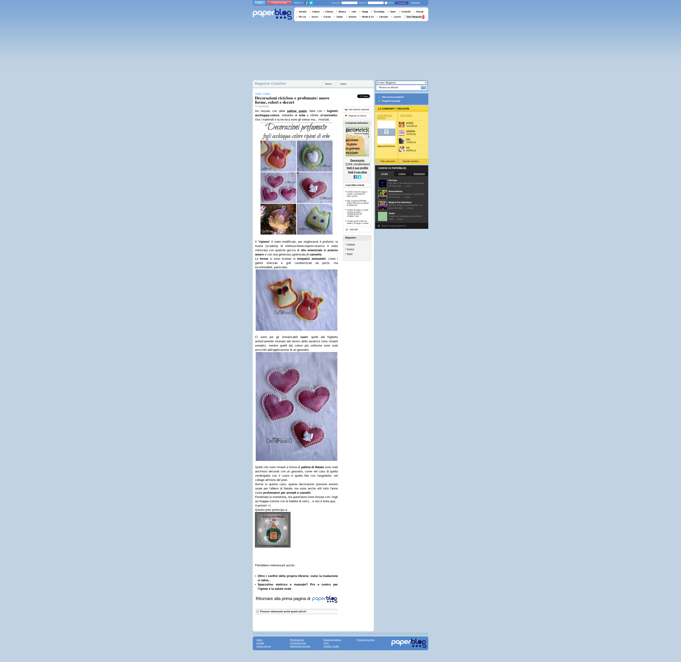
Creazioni (351, 244)
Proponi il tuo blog (391, 101)
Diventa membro (411, 161)
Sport (393, 11)
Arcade (384, 174)
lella (408, 139)
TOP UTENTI (406, 115)
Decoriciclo (263, 106)
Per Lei (302, 17)
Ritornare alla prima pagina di (284, 598)
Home (259, 3)
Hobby (350, 253)
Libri (354, 11)
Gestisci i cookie (331, 646)
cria (408, 147)
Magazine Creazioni (270, 83)
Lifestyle (383, 17)
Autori (343, 84)
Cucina (327, 17)
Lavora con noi (263, 646)
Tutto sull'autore (387, 161)
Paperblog (272, 14)
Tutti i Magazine (414, 17)
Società (302, 11)
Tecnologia (379, 11)
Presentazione (297, 640)
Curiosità (406, 11)
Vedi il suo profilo (357, 167)
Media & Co (368, 17)
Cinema (329, 11)
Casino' (402, 174)
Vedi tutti (354, 229)
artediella (410, 131)
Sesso (315, 17)
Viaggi (365, 11)
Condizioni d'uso (298, 643)
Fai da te (350, 248)
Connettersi (402, 3)
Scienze (352, 17)
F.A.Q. (326, 643)
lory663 (409, 123)
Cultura (316, 11)
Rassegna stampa (332, 640)
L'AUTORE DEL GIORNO (384, 116)
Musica (342, 11)
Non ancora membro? (393, 97)
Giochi (328, 84)
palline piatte (296, 111)
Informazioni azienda (300, 646)
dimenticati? (415, 3)
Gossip (419, 11)
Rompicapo (419, 174)
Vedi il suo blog (357, 172)
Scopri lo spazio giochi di (393, 226)
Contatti (260, 643)
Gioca (408, 186)
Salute (339, 17)
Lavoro (397, 17)
